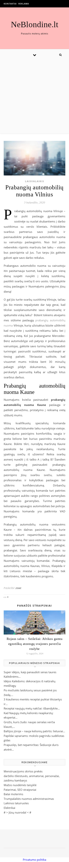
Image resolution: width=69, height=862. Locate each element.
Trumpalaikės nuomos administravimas (29, 799)
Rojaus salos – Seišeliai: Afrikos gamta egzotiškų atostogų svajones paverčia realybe (35, 644)
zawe (18, 588)
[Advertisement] (34, 97)
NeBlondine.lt (34, 24)
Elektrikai (9, 808)
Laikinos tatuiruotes (16, 803)
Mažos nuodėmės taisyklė (20, 785)
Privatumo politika (34, 859)
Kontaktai (10, 3)
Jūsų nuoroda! (17, 812)
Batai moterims (13, 794)
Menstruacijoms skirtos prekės (23, 771)
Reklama (23, 3)
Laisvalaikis (34, 181)
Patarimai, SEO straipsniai (20, 789)
